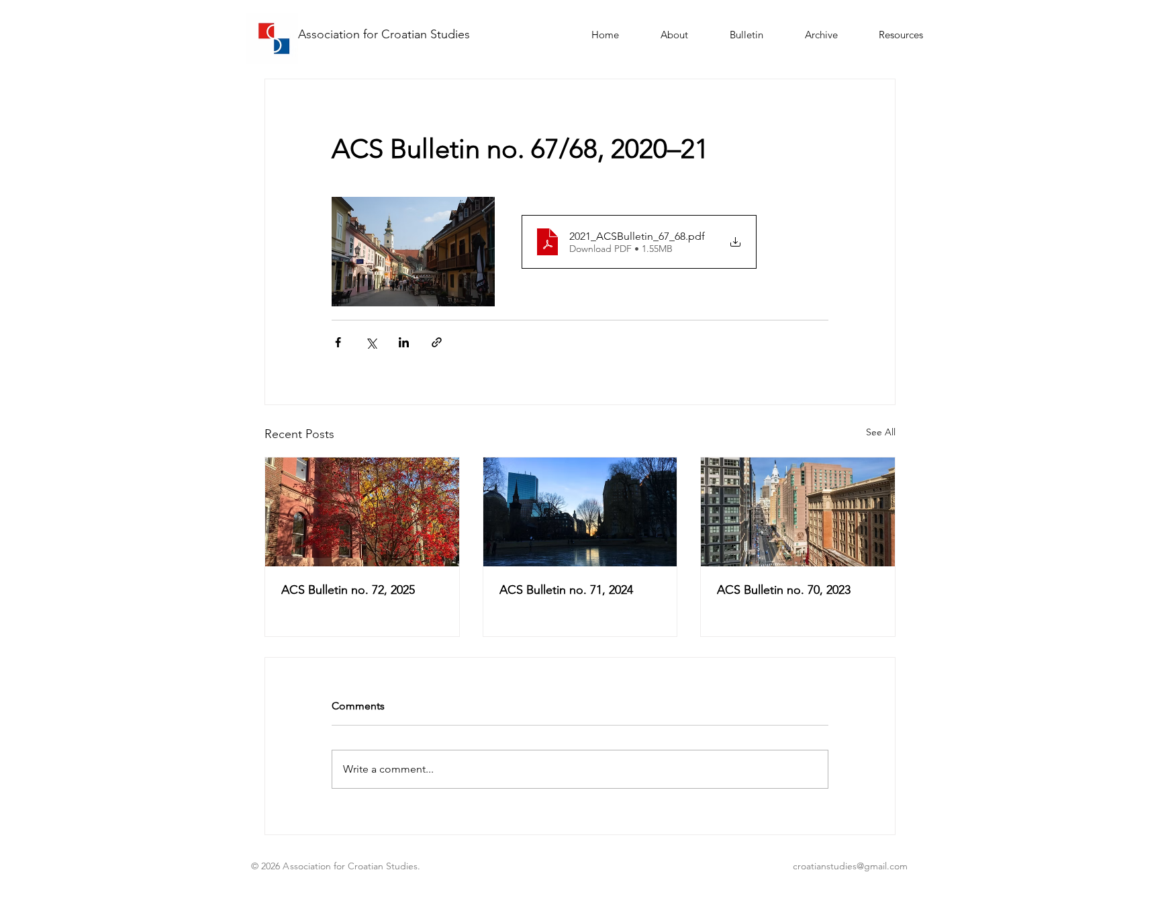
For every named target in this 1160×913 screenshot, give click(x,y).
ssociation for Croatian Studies (388, 34)
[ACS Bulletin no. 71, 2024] (580, 512)
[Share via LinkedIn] (403, 342)
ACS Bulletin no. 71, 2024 (566, 589)
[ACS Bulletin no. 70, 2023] (798, 512)
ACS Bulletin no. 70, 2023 (784, 589)
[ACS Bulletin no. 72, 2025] (362, 512)
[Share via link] (436, 342)
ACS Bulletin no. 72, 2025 (348, 589)
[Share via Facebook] (338, 342)
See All (881, 432)
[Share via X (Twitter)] (371, 342)
